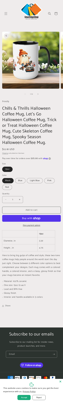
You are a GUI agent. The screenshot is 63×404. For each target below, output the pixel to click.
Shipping (5, 153)
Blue (20, 180)
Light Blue (35, 180)
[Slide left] (25, 94)
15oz (7, 169)
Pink (49, 180)
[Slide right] (38, 94)
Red (7, 187)
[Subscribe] (54, 354)
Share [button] (8, 305)
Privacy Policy (29, 391)
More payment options (31, 225)
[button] (6, 13)
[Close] (60, 381)
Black (8, 180)
